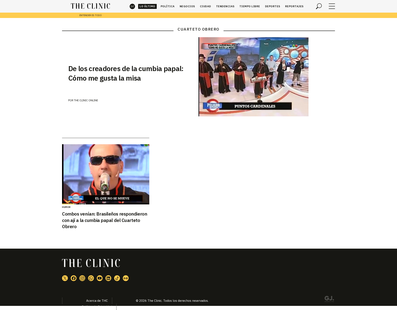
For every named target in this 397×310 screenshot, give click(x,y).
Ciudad (205, 6)
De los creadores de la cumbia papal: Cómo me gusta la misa (126, 73)
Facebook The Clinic (74, 278)
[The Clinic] (90, 6)
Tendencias (225, 6)
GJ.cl (329, 299)
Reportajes (294, 6)
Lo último (147, 6)
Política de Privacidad (97, 307)
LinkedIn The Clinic (108, 278)
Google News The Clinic (126, 278)
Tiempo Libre (249, 6)
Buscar (319, 6)
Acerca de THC (97, 301)
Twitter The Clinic (65, 278)
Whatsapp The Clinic (91, 278)
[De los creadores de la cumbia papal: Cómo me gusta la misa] (266, 76)
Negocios (187, 6)
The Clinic (132, 6)
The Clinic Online (86, 100)
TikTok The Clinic (117, 278)
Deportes (272, 6)
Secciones (332, 6)
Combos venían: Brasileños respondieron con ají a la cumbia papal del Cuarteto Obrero (104, 220)
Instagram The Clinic (82, 278)
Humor (66, 207)
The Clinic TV (100, 278)
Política (168, 6)
